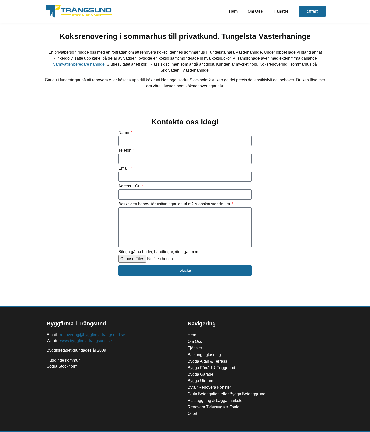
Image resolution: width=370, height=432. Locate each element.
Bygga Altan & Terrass (207, 361)
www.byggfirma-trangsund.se (86, 341)
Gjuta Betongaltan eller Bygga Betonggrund (226, 394)
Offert (192, 413)
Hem (233, 11)
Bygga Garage (200, 374)
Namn (124, 133)
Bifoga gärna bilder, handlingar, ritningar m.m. (158, 252)
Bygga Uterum (200, 381)
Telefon (125, 150)
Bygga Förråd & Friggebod (211, 368)
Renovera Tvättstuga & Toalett (214, 407)
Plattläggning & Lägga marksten (216, 400)
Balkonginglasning (204, 354)
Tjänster (280, 11)
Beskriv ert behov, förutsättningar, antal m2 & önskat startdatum (174, 204)
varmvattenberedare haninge (79, 64)
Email (124, 168)
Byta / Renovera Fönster (209, 387)
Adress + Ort (129, 186)
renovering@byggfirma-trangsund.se (92, 335)
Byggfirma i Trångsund (76, 323)
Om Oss (255, 11)
